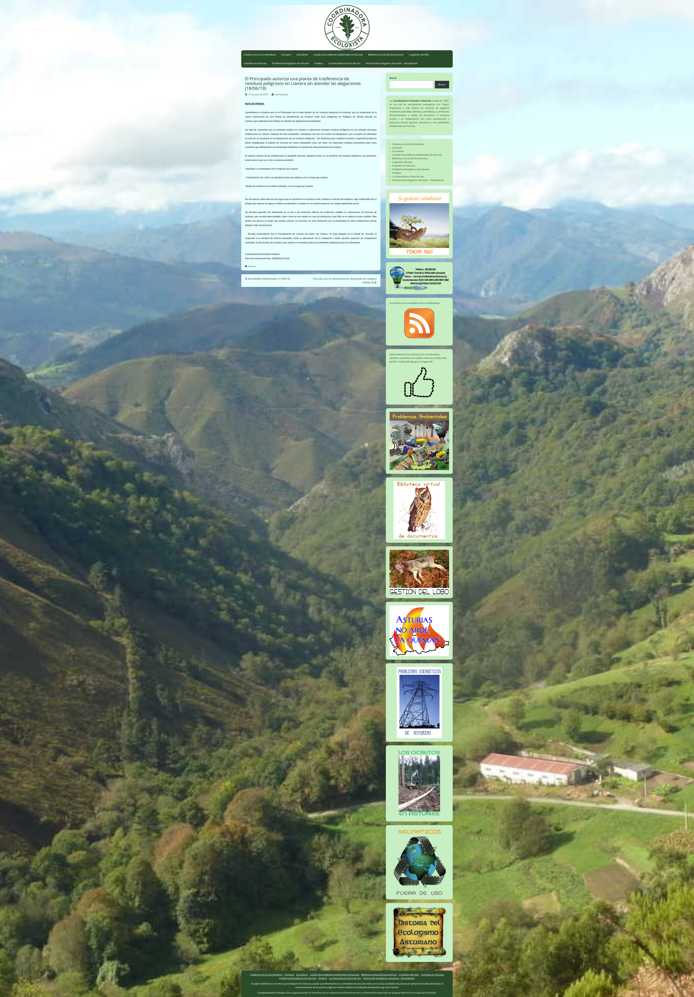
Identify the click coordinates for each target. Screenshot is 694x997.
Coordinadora (281, 94)
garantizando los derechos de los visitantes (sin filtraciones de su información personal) (340, 992)
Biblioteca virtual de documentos (386, 54)
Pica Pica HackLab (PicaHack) (420, 992)
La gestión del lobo (419, 54)
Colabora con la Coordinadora (260, 54)
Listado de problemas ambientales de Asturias (338, 54)
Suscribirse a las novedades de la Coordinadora (414, 303)
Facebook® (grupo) (408, 361)
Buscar (393, 78)
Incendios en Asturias (255, 63)
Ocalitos (318, 63)
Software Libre (283, 992)
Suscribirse (302, 54)
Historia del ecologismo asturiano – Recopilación (392, 63)
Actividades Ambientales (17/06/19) (268, 278)
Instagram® (426, 361)
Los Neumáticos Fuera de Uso (344, 63)
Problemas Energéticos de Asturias (290, 63)
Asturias (252, 266)
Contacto (286, 54)
